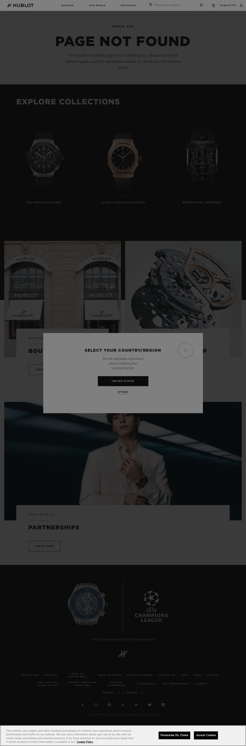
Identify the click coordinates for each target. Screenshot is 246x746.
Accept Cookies (206, 735)
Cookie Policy (85, 742)
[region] (123, 735)
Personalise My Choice (174, 735)
